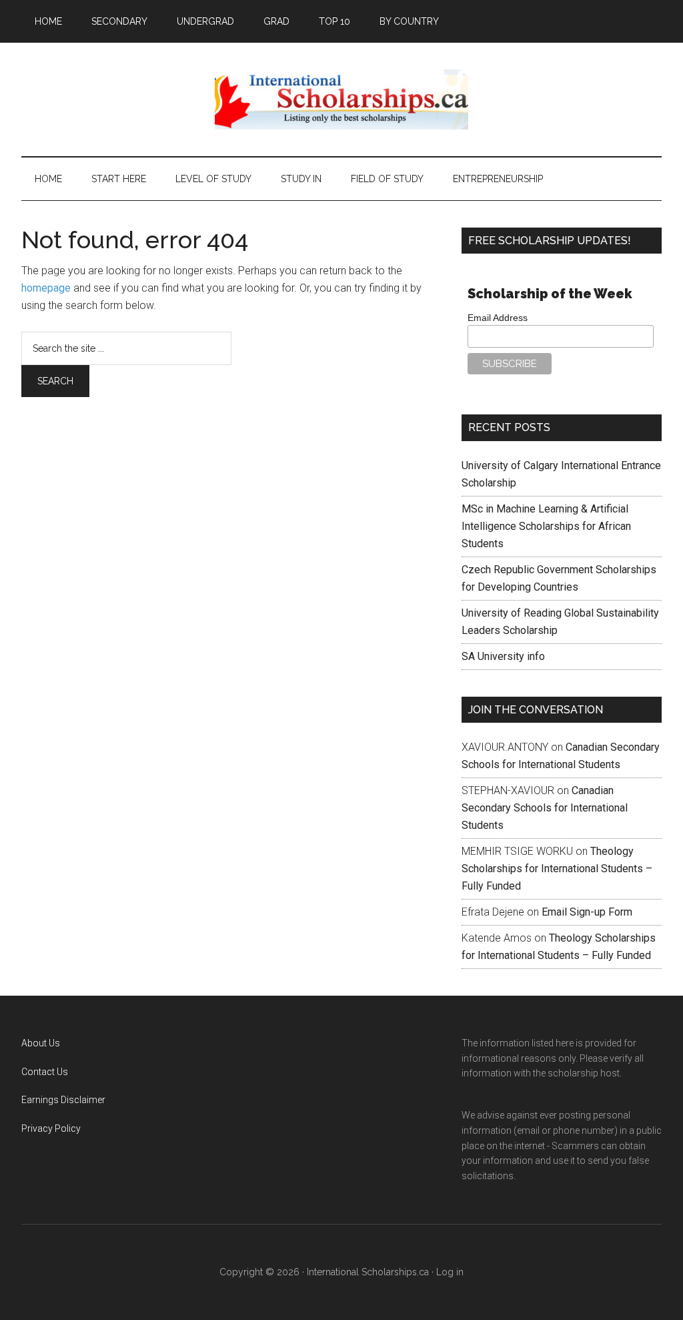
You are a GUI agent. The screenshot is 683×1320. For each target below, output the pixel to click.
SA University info (503, 656)
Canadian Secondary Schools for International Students (545, 808)
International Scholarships (341, 99)
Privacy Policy (51, 1128)
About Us (40, 1043)
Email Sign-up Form (587, 912)
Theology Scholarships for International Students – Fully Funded (557, 868)
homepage (46, 288)
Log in (450, 1272)
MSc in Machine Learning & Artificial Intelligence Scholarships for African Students (546, 526)
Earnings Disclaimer (63, 1099)
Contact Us (44, 1071)
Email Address (498, 317)
